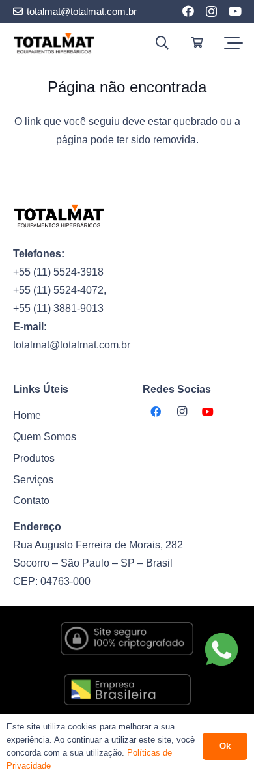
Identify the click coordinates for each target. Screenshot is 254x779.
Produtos (34, 458)
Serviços (33, 479)
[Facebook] (188, 11)
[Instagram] (211, 11)
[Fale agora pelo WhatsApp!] (221, 649)
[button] (162, 43)
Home (27, 415)
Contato (31, 500)
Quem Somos (44, 436)
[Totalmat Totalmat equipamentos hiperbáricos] (54, 43)
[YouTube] (235, 11)
